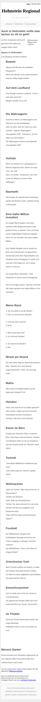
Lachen (14, 694)
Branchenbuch (31, 24)
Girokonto (8, 691)
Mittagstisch (19, 24)
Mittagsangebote (16, 671)
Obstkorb (9, 24)
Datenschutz (22, 694)
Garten (7, 694)
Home (9, 688)
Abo (28, 4)
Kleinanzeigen (19, 691)
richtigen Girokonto (28, 680)
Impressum (33, 694)
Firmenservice (30, 691)
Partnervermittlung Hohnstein (23, 688)
